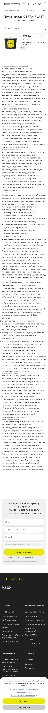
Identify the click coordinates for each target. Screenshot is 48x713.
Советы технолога (34, 612)
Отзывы (29, 639)
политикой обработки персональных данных (20, 561)
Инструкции (31, 616)
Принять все (24, 701)
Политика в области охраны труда (12, 636)
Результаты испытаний (31, 629)
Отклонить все (24, 707)
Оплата (28, 664)
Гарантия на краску (35, 624)
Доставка (30, 660)
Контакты (7, 631)
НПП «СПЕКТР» (10, 612)
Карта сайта (8, 675)
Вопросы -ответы (34, 620)
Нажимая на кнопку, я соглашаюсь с (20, 559)
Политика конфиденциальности (24, 690)
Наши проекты (9, 616)
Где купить (30, 668)
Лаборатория (9, 620)
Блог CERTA (31, 635)
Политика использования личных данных (10, 669)
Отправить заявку (24, 552)
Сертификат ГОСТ (11, 642)
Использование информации (10, 661)
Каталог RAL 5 (32, 643)
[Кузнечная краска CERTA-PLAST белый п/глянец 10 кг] (10, 43)
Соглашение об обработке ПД (24, 696)
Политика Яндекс (24, 693)
